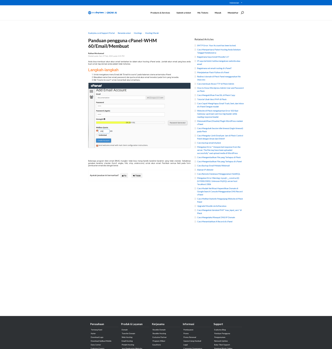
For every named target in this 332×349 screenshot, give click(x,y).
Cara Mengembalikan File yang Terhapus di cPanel (219, 161)
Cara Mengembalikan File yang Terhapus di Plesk (219, 157)
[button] (242, 12)
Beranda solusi (124, 33)
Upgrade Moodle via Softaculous (211, 206)
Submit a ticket (184, 12)
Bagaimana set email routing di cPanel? (214, 68)
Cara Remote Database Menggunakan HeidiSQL (218, 174)
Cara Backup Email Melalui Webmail (213, 165)
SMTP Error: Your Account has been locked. (216, 45)
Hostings (138, 33)
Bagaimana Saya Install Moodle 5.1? (213, 57)
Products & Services (160, 12)
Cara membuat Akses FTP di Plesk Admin (215, 83)
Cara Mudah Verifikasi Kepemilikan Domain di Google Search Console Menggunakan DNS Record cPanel (220, 191)
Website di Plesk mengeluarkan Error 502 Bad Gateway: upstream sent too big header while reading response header (217, 113)
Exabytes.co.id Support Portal (101, 33)
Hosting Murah (152, 33)
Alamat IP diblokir (205, 169)
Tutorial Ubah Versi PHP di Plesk (212, 99)
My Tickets (203, 12)
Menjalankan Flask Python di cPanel (213, 72)
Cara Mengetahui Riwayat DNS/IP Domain (216, 217)
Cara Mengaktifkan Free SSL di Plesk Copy (216, 95)
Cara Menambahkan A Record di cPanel (214, 221)
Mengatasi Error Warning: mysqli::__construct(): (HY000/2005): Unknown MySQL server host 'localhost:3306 (218, 181)
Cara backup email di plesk (209, 142)
